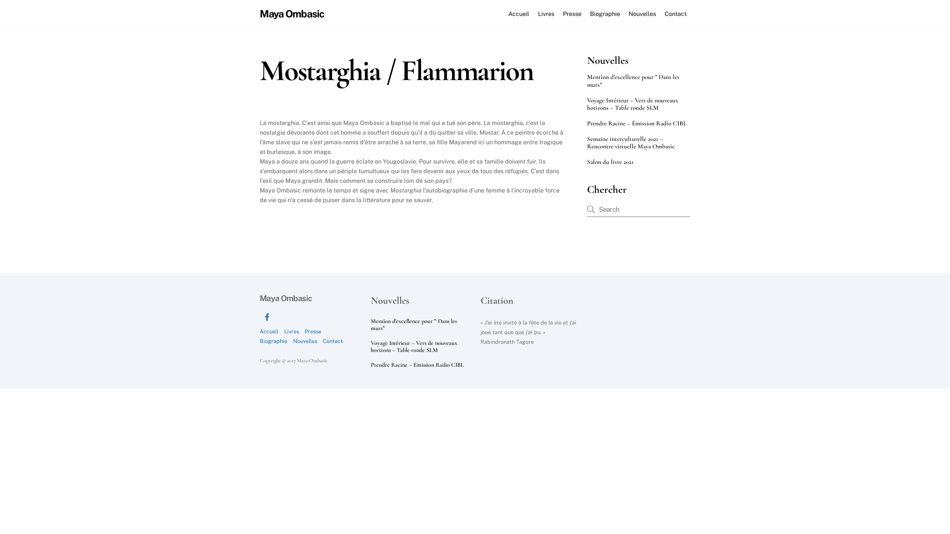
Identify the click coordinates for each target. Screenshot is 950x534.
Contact (676, 13)
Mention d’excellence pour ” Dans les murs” (633, 80)
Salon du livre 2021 (610, 162)
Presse (572, 13)
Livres (546, 13)
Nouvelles (642, 13)
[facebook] (267, 316)
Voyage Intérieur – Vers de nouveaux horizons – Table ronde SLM (632, 104)
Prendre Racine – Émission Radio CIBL (637, 123)
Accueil (518, 13)
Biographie (605, 13)
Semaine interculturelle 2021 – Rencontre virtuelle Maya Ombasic (631, 142)
